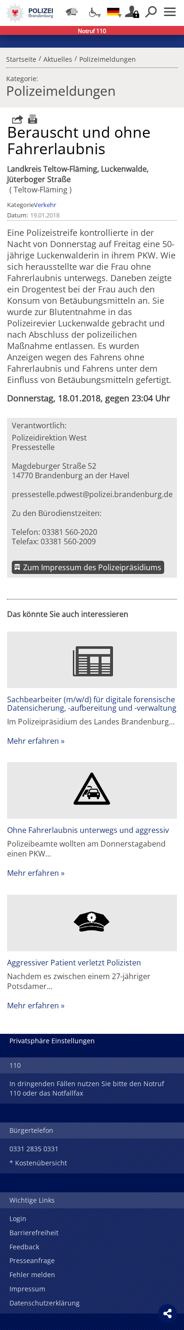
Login (17, 1218)
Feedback (24, 1246)
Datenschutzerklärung (44, 1302)
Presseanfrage (32, 1260)
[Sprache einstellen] (113, 12)
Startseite (21, 58)
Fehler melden (32, 1274)
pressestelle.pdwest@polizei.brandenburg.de (92, 494)
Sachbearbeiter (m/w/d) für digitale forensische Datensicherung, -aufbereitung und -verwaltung (91, 703)
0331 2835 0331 (34, 1148)
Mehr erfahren (33, 741)
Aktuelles (57, 58)
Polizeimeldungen (107, 58)
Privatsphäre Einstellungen (52, 1040)
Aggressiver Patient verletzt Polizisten (74, 962)
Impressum (27, 1288)
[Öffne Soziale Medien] (167, 1313)
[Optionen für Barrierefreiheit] (92, 12)
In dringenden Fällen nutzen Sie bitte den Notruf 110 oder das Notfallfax (86, 1088)
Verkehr (45, 204)
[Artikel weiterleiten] (15, 119)
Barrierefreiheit (34, 1232)
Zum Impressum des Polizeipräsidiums (92, 567)
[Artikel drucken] (31, 119)
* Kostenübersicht (38, 1162)
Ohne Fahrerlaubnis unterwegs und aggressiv (88, 830)
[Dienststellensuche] (72, 12)
